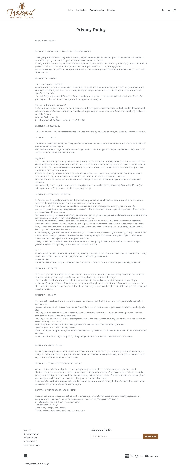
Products (82, 10)
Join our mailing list (101, 430)
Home (70, 10)
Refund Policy (30, 438)
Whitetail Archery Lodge (39, 464)
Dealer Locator (97, 10)
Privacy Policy (30, 441)
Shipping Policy (31, 434)
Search (27, 430)
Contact (111, 10)
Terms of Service (31, 445)
